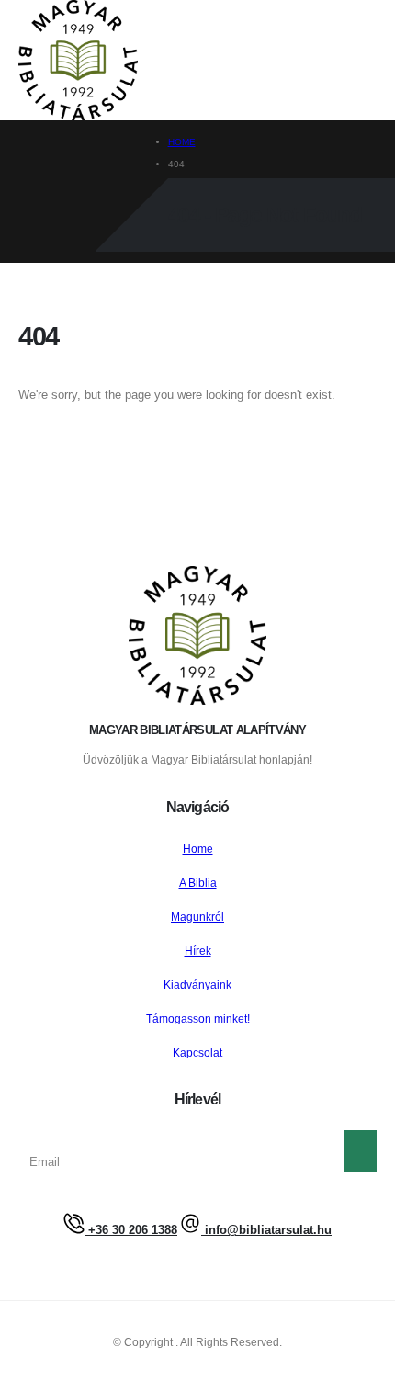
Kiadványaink (197, 984)
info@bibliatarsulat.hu (266, 1230)
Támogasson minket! (198, 1018)
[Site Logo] (78, 60)
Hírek (198, 951)
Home (198, 849)
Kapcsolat (197, 1052)
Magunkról (197, 917)
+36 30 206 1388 (131, 1230)
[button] (151, 62)
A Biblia (198, 883)
